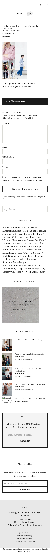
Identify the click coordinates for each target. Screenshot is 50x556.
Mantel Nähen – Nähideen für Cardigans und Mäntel (24, 198)
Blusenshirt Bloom (11, 230)
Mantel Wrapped (25, 243)
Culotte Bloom (35, 233)
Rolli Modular (24, 256)
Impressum (25, 518)
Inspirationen (19, 240)
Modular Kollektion (20, 246)
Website (5, 167)
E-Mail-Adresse (8, 157)
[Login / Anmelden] (39, 5)
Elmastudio (31, 541)
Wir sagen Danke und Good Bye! (25, 512)
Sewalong (31, 259)
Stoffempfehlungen (11, 265)
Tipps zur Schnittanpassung (31, 268)
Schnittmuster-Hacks (14, 259)
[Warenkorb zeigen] (46, 5)
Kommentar (7, 123)
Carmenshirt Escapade (15, 233)
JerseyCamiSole (36, 240)
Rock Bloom (8, 256)
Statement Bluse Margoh (14, 262)
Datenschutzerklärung (25, 522)
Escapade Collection (12, 237)
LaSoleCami (8, 243)
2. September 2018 (8, 33)
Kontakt (25, 515)
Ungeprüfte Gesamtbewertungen (24, 359)
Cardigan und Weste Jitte (35, 230)
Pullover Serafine (33, 252)
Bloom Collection (11, 227)
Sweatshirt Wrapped (33, 265)
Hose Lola (30, 237)
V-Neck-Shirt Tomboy (34, 271)
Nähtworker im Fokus (13, 249)
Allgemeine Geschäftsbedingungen (25, 525)
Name (4, 147)
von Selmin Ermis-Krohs (11, 30)
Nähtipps (36, 246)
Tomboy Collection (11, 271)
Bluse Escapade (29, 227)
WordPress (29, 538)
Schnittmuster (40, 256)
